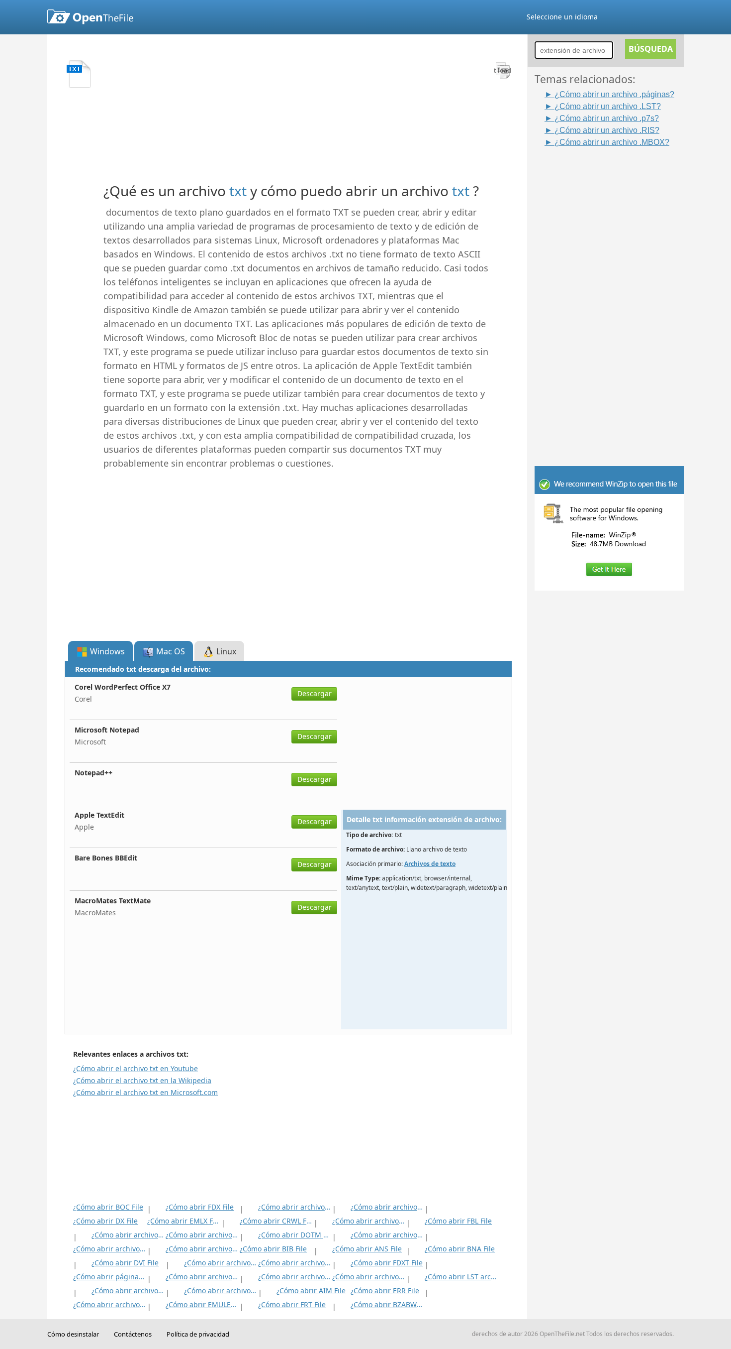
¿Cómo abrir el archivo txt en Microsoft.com (145, 1092)
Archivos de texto (430, 863)
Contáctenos (133, 1334)
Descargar (314, 693)
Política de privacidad (198, 1334)
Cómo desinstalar (73, 1334)
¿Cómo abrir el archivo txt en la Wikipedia (142, 1080)
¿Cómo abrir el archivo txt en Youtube (135, 1068)
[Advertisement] (614, 297)
